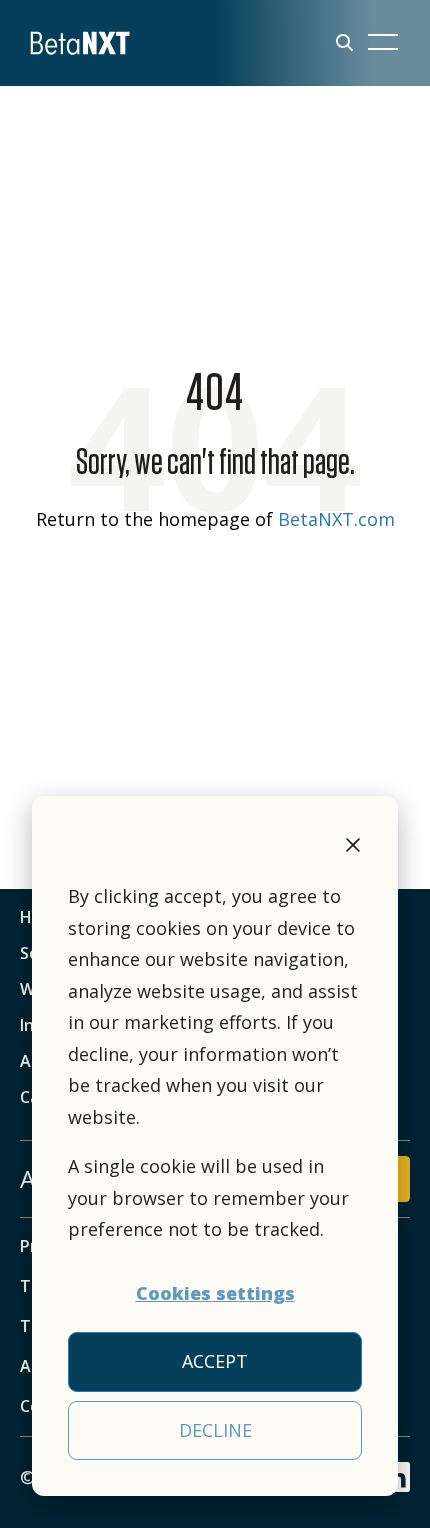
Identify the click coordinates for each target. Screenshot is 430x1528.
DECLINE (215, 1430)
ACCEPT (215, 1361)
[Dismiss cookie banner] (353, 848)
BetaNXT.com (336, 519)
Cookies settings (215, 1293)
